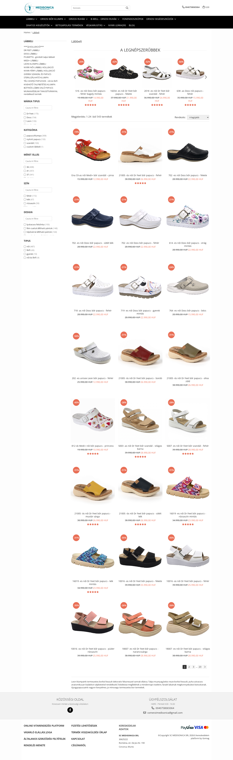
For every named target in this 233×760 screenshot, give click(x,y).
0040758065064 (164, 708)
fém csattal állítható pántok (39, 228)
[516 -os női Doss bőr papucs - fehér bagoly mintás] (90, 73)
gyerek (30, 253)
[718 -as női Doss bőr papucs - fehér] (93, 285)
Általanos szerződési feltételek (45, 738)
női (28, 246)
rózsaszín (31, 203)
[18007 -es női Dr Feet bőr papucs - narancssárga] (140, 623)
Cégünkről (78, 745)
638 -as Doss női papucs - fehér (190, 92)
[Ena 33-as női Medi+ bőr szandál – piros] (93, 150)
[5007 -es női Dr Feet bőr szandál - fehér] (188, 420)
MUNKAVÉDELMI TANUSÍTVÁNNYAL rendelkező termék (41, 93)
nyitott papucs (33, 139)
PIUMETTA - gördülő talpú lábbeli (39, 57)
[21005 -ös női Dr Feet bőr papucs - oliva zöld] (188, 353)
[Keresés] (127, 8)
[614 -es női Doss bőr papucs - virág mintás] (188, 217)
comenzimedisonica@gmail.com (165, 712)
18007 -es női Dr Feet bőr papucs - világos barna (188, 650)
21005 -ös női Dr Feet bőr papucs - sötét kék (140, 515)
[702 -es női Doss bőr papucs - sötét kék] (93, 217)
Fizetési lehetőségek (84, 725)
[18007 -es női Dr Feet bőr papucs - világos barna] (188, 623)
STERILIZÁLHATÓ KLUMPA (36, 77)
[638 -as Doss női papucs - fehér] (190, 73)
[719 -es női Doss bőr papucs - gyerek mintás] (140, 285)
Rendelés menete (34, 745)
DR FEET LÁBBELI (32, 50)
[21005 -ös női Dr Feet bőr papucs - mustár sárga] (93, 488)
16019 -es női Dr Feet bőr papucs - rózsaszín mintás (188, 515)
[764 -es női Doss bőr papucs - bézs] (188, 285)
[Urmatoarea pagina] (205, 667)
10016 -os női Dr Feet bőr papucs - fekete (140, 581)
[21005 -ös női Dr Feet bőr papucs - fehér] (140, 150)
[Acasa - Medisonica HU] (39, 7)
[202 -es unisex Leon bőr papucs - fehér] (93, 353)
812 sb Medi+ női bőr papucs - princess (93, 445)
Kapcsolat (78, 738)
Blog (132, 25)
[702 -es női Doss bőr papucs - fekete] (188, 150)
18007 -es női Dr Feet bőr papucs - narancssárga (140, 650)
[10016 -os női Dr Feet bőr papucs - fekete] (140, 556)
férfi (28, 250)
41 (28, 170)
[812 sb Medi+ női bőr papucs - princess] (93, 420)
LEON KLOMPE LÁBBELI (35, 63)
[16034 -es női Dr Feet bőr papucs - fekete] (124, 73)
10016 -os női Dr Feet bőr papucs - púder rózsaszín (92, 650)
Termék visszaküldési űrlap (89, 732)
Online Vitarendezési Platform (44, 725)
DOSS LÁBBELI (30, 53)
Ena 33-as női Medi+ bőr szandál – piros (92, 175)
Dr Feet (30, 113)
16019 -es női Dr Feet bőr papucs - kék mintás (92, 583)
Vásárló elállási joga (38, 732)
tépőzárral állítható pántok (39, 231)
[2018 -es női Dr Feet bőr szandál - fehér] (157, 73)
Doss (29, 117)
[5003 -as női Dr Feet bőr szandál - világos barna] (140, 420)
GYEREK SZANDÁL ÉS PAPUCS (37, 74)
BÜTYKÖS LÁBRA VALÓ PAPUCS (38, 87)
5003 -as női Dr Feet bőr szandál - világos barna (140, 447)
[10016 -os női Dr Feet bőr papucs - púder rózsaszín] (93, 623)
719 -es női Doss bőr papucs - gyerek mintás (140, 312)
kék (28, 199)
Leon (29, 121)
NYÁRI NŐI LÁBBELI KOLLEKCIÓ (39, 67)
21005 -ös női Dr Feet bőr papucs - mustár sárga (92, 515)
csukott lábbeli (33, 146)
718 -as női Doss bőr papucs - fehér (93, 310)
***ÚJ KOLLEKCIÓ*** (34, 46)
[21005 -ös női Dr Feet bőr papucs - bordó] (140, 353)
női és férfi (31, 257)
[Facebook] (70, 710)
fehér (29, 195)
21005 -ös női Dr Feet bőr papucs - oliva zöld (188, 380)
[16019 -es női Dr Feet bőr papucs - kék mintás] (93, 556)
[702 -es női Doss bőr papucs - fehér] (140, 217)
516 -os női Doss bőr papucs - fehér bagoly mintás (90, 92)
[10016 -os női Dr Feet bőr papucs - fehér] (188, 556)
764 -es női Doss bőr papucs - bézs (187, 310)
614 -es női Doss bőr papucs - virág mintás (187, 244)
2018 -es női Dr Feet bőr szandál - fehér (157, 92)
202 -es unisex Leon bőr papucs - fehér (92, 378)
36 (28, 167)
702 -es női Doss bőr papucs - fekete (187, 175)
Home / (28, 32)
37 (28, 174)
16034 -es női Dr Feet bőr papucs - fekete (123, 92)
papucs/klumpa (34, 135)
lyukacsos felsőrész (36, 224)
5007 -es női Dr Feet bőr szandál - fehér (188, 445)
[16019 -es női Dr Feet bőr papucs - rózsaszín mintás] (188, 488)
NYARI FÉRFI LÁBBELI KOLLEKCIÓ (39, 70)
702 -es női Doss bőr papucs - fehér (140, 242)
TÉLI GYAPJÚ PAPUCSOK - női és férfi (41, 81)
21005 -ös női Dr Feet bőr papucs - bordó (140, 378)
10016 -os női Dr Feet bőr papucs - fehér (187, 581)
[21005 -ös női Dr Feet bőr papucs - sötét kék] (140, 488)
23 (200, 666)
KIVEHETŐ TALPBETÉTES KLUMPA (39, 84)
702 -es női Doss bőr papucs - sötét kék (92, 242)
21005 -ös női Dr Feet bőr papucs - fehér (140, 175)
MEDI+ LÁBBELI (31, 60)
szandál (30, 143)
